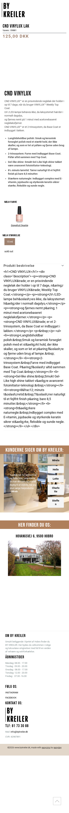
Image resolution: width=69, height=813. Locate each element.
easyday (58, 747)
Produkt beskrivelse (19, 265)
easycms (46, 747)
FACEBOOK (10, 697)
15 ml (10, 241)
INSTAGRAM (11, 692)
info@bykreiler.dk (19, 731)
